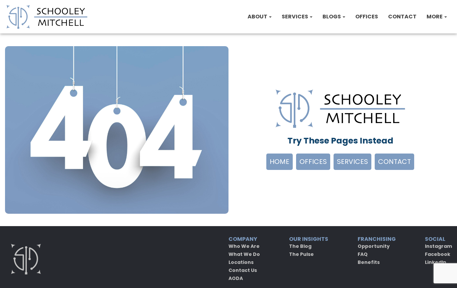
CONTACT (402, 16)
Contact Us (243, 270)
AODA (236, 278)
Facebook (437, 254)
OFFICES (366, 16)
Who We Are (244, 246)
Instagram (438, 246)
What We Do (244, 254)
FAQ (363, 254)
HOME (279, 161)
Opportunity (374, 246)
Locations (241, 262)
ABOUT (258, 16)
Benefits (369, 262)
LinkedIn (435, 262)
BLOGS (332, 16)
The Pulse (301, 254)
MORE (435, 16)
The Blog (300, 246)
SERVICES (295, 16)
